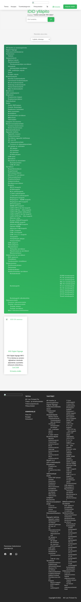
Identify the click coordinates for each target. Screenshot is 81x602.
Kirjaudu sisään (70, 6)
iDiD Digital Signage (15, 351)
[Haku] (51, 19)
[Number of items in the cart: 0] (47, 6)
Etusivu (30, 14)
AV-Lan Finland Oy (70, 598)
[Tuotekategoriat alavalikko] (30, 6)
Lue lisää (15, 367)
